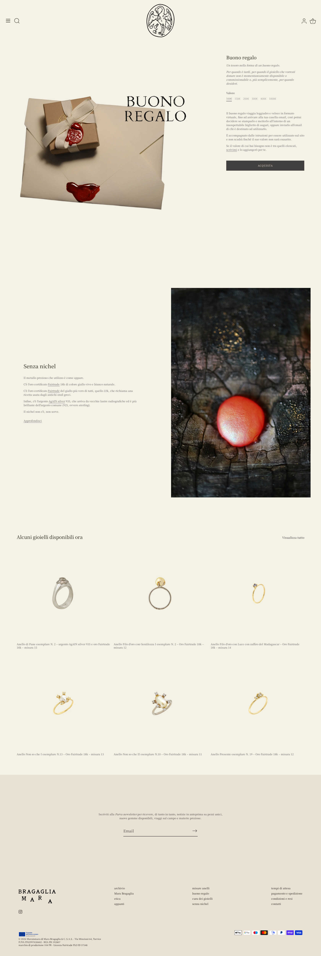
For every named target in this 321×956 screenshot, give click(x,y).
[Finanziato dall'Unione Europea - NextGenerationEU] (29, 934)
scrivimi (231, 149)
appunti (119, 904)
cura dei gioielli (202, 898)
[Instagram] (20, 911)
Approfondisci (33, 421)
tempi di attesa (281, 888)
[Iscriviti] (195, 830)
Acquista (265, 165)
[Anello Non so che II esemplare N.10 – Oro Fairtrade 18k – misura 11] (160, 703)
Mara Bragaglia (124, 893)
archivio (119, 888)
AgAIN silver (57, 401)
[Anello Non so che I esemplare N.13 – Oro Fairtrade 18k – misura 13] (63, 703)
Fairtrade (54, 384)
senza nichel (200, 904)
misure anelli (201, 888)
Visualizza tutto (293, 537)
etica (117, 898)
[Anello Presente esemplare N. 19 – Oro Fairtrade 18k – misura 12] (257, 703)
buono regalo (200, 893)
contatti (276, 904)
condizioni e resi (282, 898)
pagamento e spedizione (286, 893)
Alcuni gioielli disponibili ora (50, 536)
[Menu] (8, 21)
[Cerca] (17, 21)
